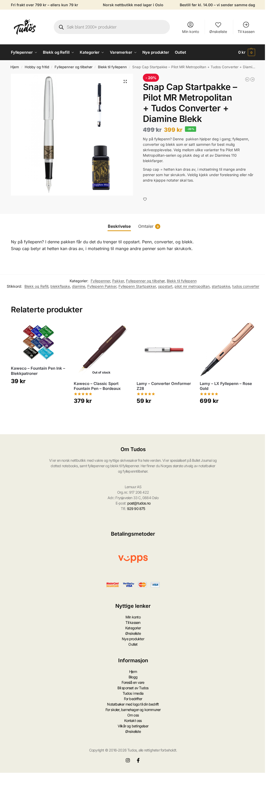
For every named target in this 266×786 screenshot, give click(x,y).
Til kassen (246, 31)
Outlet (132, 644)
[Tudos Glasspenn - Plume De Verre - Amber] (252, 79)
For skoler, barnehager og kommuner (133, 709)
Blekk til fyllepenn (112, 67)
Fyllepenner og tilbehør (73, 67)
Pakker (118, 281)
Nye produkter (133, 639)
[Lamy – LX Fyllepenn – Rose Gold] (227, 349)
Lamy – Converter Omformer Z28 (164, 386)
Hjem (14, 67)
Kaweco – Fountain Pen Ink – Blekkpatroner (38, 371)
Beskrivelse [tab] (119, 226)
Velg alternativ (38, 396)
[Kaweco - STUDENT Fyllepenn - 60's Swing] (247, 79)
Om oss (133, 715)
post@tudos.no (139, 503)
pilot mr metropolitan (192, 286)
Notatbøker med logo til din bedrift (133, 704)
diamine (78, 286)
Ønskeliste (218, 31)
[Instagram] (127, 760)
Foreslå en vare (133, 682)
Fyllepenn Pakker (101, 286)
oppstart (165, 286)
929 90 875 (136, 508)
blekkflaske (60, 286)
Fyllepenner (100, 281)
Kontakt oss (133, 720)
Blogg (133, 677)
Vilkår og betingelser (133, 726)
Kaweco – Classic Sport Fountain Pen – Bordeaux (97, 386)
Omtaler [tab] (148, 226)
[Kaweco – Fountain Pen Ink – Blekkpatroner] (38, 342)
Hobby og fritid (37, 67)
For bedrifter (133, 699)
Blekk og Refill (36, 286)
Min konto (190, 31)
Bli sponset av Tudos (132, 688)
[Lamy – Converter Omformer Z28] (164, 349)
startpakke (221, 286)
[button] (246, 52)
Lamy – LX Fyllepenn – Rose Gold (226, 386)
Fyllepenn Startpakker (137, 286)
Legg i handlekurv (164, 416)
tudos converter (245, 286)
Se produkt (101, 416)
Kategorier (133, 628)
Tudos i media (133, 693)
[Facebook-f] (138, 760)
